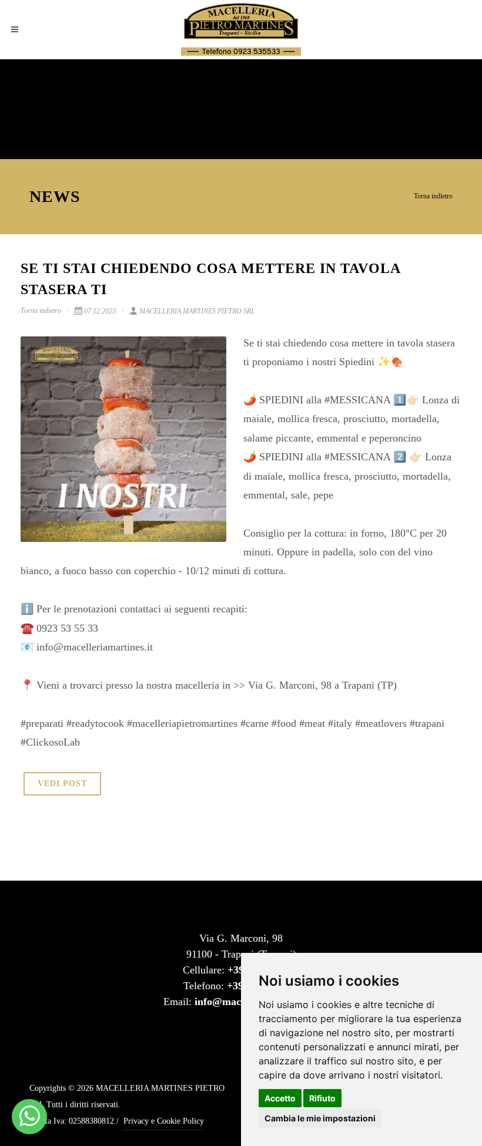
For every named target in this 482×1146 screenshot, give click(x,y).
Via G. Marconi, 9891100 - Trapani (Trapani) (241, 946)
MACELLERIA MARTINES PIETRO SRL (197, 311)
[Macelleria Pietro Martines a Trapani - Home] (241, 29)
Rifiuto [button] (322, 1098)
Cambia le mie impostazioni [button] (320, 1118)
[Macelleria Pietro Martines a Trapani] (29, 1116)
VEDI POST (62, 783)
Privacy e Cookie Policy (163, 1121)
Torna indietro (433, 196)
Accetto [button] (280, 1098)
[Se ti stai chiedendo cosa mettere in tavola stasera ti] (123, 439)
